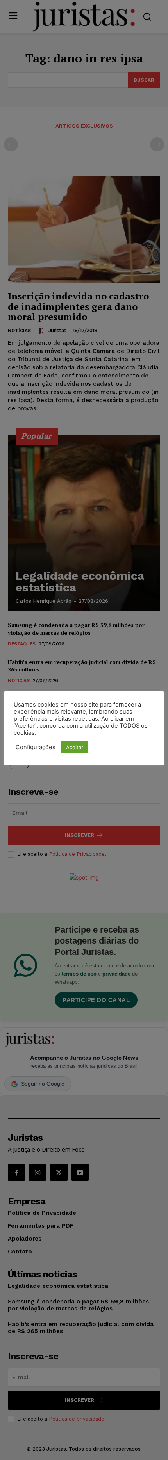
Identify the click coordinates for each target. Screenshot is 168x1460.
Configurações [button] (35, 747)
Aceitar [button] (74, 747)
